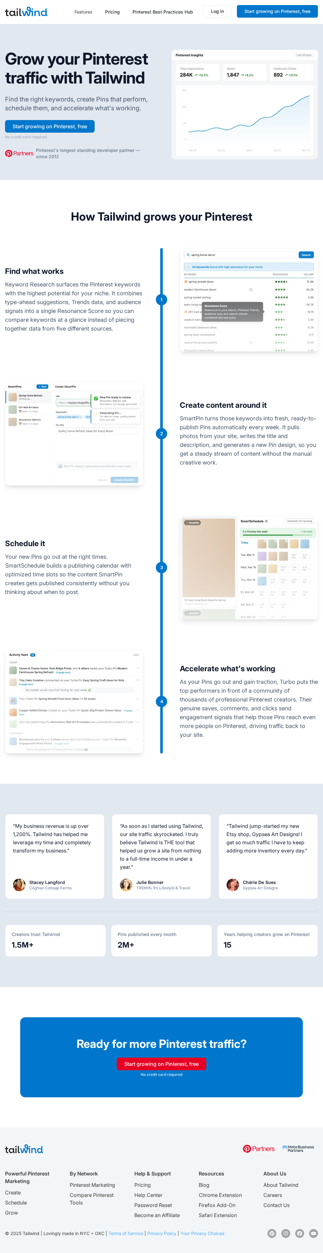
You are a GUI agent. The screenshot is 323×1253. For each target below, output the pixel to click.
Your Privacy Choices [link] (202, 1233)
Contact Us (276, 1205)
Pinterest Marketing (92, 1185)
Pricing (112, 11)
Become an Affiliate (157, 1215)
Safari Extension (218, 1215)
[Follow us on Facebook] (299, 1233)
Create (13, 1192)
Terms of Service (126, 1233)
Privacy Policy (161, 1233)
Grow (11, 1213)
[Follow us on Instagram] (285, 1233)
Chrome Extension (220, 1195)
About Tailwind (280, 1185)
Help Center (148, 1195)
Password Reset (153, 1205)
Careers (272, 1195)
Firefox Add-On (217, 1205)
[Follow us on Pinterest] (271, 1233)
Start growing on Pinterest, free (277, 11)
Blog (204, 1185)
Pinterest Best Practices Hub (162, 11)
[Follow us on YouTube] (313, 1233)
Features (83, 11)
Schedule (16, 1202)
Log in (217, 11)
